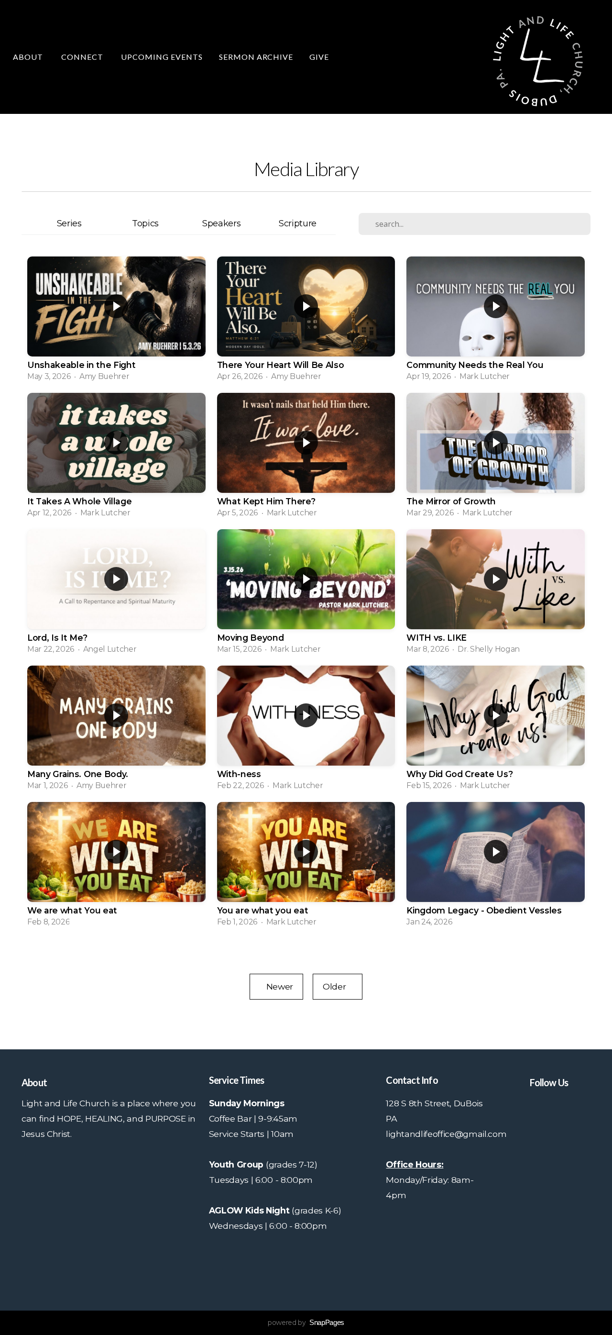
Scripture (298, 223)
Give (319, 56)
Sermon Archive (256, 56)
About (29, 56)
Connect (83, 56)
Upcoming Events (161, 56)
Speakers (221, 223)
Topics (145, 223)
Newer (276, 986)
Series (69, 223)
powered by (306, 1322)
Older (337, 986)
